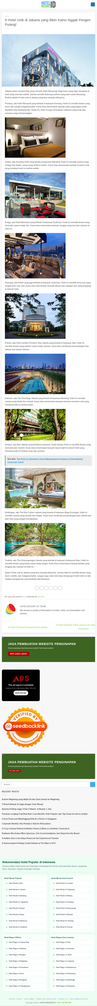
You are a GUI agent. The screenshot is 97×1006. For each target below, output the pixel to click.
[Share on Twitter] (46, 588)
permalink (41, 597)
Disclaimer (29, 999)
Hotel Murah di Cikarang (65, 921)
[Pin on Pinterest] (55, 588)
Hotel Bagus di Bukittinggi (65, 980)
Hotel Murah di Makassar (18, 921)
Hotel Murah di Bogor (16, 914)
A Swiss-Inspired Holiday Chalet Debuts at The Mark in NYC (29, 843)
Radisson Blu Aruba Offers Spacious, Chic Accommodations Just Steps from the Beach (41, 833)
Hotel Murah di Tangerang (65, 889)
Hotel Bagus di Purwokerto (18, 967)
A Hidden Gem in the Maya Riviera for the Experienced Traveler (30, 838)
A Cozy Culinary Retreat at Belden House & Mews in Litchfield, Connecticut (35, 829)
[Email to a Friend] (51, 588)
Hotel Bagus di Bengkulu (18, 980)
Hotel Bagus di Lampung (65, 961)
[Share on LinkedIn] (60, 588)
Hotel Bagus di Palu (63, 942)
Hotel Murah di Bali (16, 883)
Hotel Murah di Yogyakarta (18, 902)
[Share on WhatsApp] (37, 588)
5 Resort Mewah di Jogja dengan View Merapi (22, 804)
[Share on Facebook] (42, 588)
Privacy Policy (16, 999)
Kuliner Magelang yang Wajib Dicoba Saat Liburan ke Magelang (30, 799)
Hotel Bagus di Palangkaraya (19, 986)
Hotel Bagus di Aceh (16, 973)
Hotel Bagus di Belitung (17, 948)
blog (7, 16)
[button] (93, 4)
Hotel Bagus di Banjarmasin (66, 967)
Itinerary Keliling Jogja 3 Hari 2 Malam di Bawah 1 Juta (26, 809)
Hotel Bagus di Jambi (64, 955)
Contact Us (63, 999)
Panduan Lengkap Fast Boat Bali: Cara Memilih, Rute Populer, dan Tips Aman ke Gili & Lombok (45, 814)
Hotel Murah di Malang (64, 896)
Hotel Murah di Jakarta (17, 889)
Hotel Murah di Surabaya (65, 902)
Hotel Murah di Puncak (64, 927)
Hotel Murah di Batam (17, 908)
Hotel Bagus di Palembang (65, 973)
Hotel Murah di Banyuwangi (66, 908)
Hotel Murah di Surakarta (18, 927)
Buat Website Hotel (79, 999)
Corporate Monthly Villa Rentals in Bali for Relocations (26, 824)
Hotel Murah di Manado (64, 914)
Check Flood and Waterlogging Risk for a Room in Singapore (29, 819)
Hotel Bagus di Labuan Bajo (19, 942)
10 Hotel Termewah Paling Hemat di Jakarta (27, 627)
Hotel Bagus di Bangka (17, 955)
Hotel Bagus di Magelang (18, 961)
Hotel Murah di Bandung (17, 896)
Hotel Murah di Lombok (64, 883)
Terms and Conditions (46, 999)
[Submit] (92, 784)
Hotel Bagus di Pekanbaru (65, 986)
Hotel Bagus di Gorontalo (65, 948)
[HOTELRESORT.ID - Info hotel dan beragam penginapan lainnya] (48, 4)
